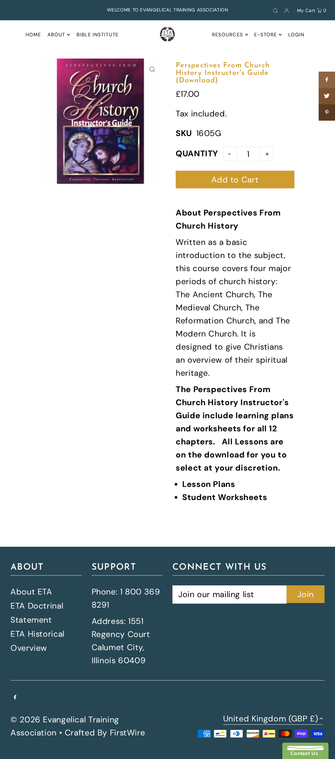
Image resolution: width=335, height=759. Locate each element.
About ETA (31, 591)
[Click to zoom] (152, 69)
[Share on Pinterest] (327, 112)
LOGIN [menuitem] (296, 34)
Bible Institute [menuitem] (97, 34)
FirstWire (127, 732)
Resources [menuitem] (227, 34)
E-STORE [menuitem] (265, 34)
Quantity (197, 153)
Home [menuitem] (33, 34)
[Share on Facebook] (327, 80)
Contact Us (302, 753)
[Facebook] (15, 696)
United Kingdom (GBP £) (270, 719)
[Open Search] (275, 10)
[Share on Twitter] (327, 96)
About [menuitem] (56, 34)
